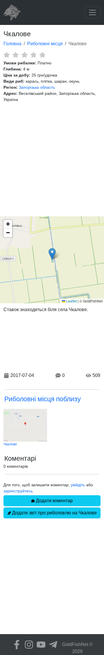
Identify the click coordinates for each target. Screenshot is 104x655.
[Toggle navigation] (92, 12)
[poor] (15, 55)
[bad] (6, 55)
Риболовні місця (45, 43)
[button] (52, 254)
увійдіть (78, 484)
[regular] (24, 55)
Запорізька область (37, 87)
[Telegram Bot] (52, 644)
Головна (12, 43)
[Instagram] (27, 644)
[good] (33, 55)
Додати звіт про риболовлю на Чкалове (54, 512)
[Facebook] (15, 644)
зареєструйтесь (18, 491)
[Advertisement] (52, 159)
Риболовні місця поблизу (42, 399)
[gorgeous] (42, 55)
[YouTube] (40, 644)
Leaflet (71, 300)
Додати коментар (54, 500)
